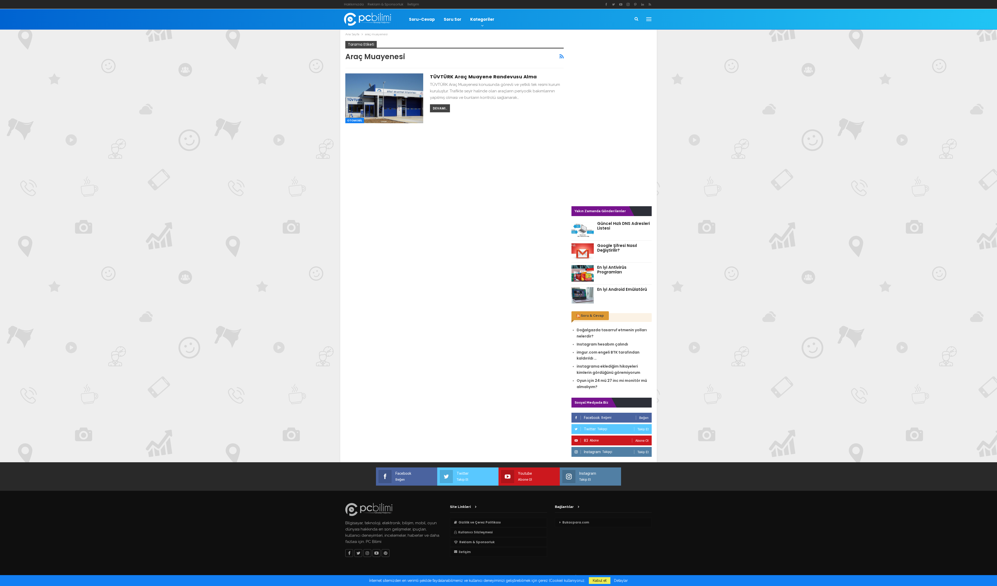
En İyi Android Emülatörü (622, 289)
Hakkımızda (354, 4)
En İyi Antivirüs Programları (612, 270)
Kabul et (600, 580)
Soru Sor (452, 19)
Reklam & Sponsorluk (385, 4)
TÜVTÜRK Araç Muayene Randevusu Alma (483, 76)
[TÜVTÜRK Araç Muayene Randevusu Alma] (384, 98)
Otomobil (354, 120)
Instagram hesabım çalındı (602, 344)
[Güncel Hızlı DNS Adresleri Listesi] (582, 229)
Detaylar (621, 580)
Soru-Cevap (422, 19)
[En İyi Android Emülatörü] (582, 295)
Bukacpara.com (575, 522)
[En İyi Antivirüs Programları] (582, 273)
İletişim (413, 4)
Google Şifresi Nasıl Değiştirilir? (617, 248)
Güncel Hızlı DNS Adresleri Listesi (623, 226)
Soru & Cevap (592, 316)
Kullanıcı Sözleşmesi (475, 532)
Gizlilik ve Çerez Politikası (480, 522)
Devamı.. (440, 108)
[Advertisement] (612, 119)
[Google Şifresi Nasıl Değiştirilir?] (582, 251)
